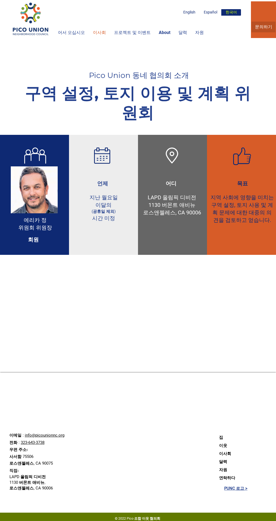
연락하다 (227, 477)
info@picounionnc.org (44, 435)
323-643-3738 (32, 442)
